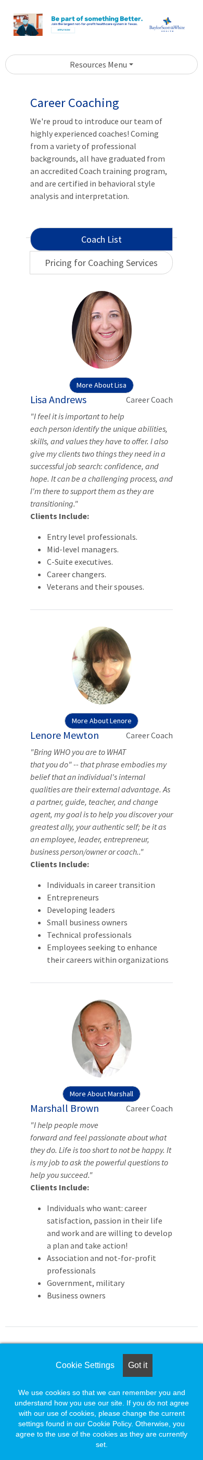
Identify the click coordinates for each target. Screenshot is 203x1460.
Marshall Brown (64, 1107)
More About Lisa (101, 385)
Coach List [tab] (101, 239)
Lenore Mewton (64, 734)
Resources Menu (98, 64)
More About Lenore (102, 720)
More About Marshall (101, 1093)
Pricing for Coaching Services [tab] (101, 263)
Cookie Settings (85, 1365)
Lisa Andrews (58, 399)
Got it (137, 1365)
